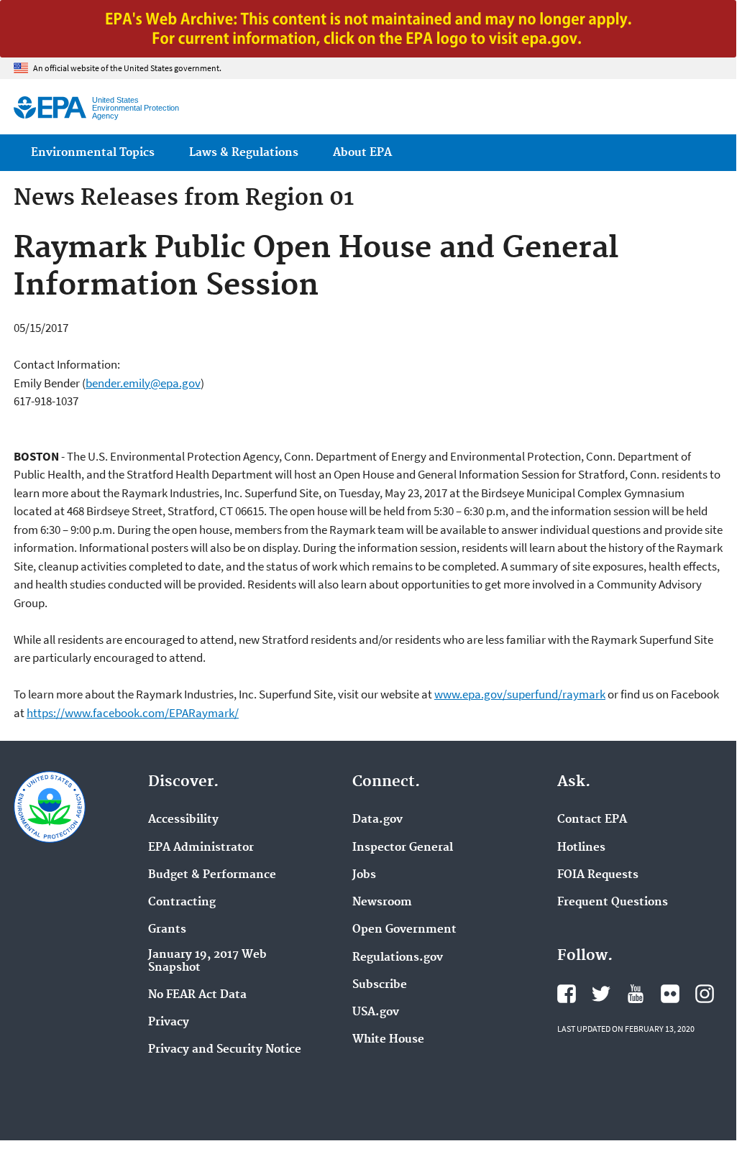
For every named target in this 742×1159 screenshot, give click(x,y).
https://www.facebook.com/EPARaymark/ (133, 713)
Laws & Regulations (243, 153)
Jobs (364, 875)
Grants (167, 929)
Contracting (182, 902)
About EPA (362, 153)
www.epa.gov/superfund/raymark (519, 694)
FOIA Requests (597, 875)
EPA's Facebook (566, 993)
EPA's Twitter (601, 993)
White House (388, 1039)
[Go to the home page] (50, 107)
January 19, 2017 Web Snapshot (207, 961)
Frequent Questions (612, 902)
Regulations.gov (397, 957)
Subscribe (379, 985)
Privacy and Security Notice (224, 1049)
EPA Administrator (201, 847)
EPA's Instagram (704, 993)
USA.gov (375, 1012)
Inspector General (402, 847)
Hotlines (581, 847)
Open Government (404, 929)
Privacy (168, 1022)
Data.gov (377, 819)
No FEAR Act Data (197, 995)
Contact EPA (592, 819)
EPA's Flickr (670, 993)
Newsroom (382, 902)
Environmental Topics (93, 153)
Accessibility (183, 819)
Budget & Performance (212, 875)
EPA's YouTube (635, 993)
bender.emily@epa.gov (143, 383)
